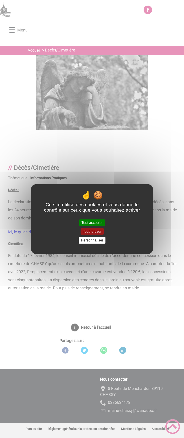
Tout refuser (92, 231)
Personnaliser (92, 240)
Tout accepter (92, 223)
